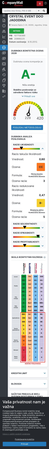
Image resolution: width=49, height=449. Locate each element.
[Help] (45, 3)
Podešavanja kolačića (24, 439)
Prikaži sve (29, 96)
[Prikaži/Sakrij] (38, 10)
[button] (40, 3)
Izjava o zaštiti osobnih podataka (16, 434)
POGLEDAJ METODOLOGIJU (27, 127)
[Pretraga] (44, 10)
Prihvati (24, 444)
